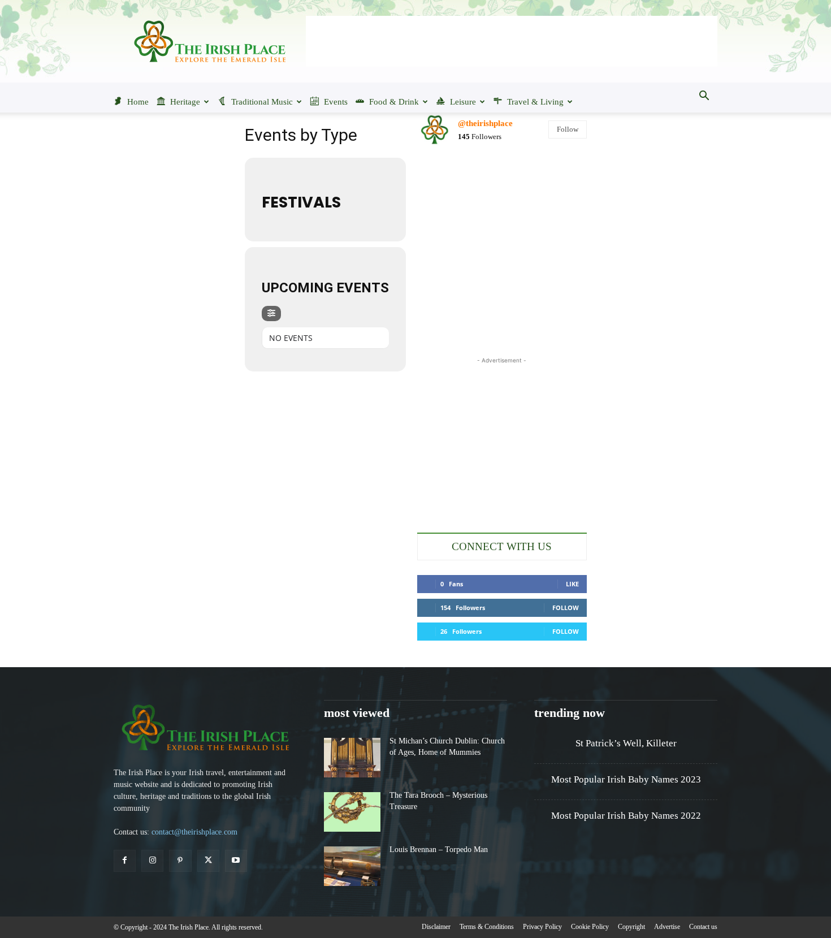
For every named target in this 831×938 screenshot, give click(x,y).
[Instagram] (152, 861)
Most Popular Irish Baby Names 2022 (626, 815)
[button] (703, 96)
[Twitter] (208, 861)
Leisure (463, 101)
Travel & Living (535, 101)
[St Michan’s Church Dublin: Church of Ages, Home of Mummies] (352, 757)
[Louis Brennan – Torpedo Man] (352, 866)
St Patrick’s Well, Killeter (626, 743)
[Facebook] (125, 861)
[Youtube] (236, 861)
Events (336, 101)
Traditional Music (262, 101)
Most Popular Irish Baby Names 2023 (626, 779)
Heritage (185, 101)
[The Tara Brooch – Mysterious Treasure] (352, 812)
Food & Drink (394, 101)
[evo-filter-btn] (271, 313)
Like (572, 584)
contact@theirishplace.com (194, 832)
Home (138, 101)
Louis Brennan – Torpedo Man (438, 849)
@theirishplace (485, 123)
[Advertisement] (511, 41)
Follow (567, 129)
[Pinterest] (180, 861)
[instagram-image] (444, 182)
